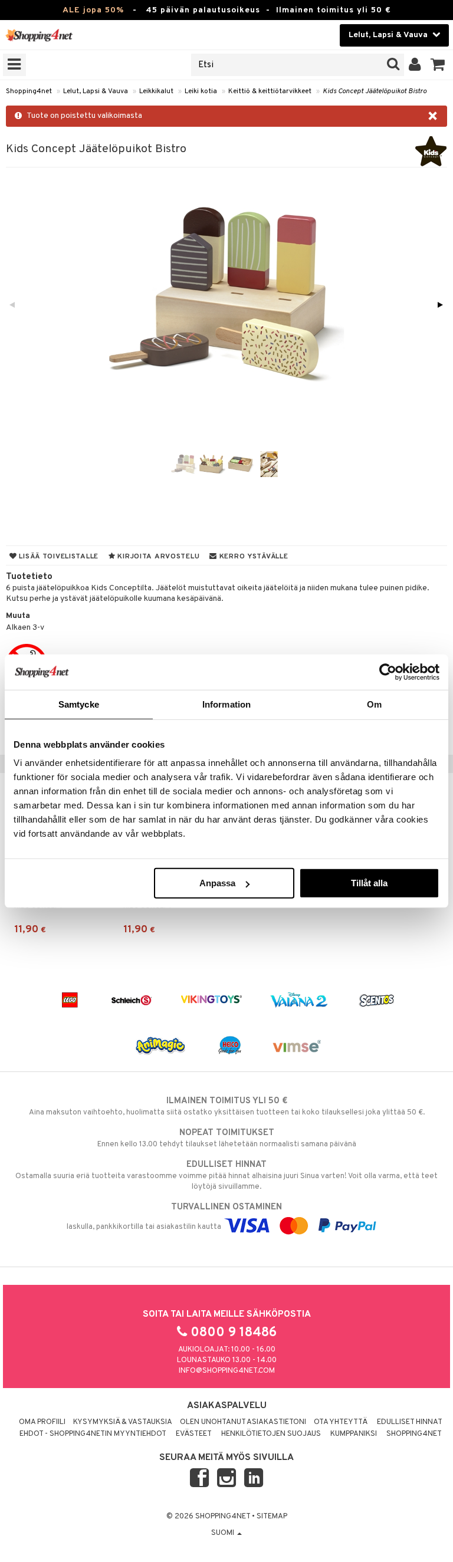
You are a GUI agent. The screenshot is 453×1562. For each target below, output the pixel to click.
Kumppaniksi (353, 1434)
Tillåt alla (369, 883)
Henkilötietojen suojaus (271, 1434)
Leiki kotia (201, 91)
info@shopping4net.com (227, 1371)
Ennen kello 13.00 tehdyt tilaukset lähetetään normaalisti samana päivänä (226, 1138)
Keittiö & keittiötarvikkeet (269, 91)
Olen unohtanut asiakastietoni (243, 1422)
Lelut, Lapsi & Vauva (95, 91)
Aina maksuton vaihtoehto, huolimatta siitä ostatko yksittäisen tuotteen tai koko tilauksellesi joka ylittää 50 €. (227, 1106)
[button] (438, 65)
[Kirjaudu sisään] (415, 65)
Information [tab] (226, 704)
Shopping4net (29, 91)
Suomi (223, 1533)
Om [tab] (374, 704)
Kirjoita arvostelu (158, 556)
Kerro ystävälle (252, 556)
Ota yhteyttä (340, 1422)
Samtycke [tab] (78, 704)
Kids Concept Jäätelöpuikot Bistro (374, 91)
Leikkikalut (156, 91)
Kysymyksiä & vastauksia (122, 1422)
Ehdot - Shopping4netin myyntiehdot (92, 1434)
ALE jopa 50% (93, 10)
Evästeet (194, 1434)
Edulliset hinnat (409, 1422)
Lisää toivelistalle (58, 556)
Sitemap (272, 1516)
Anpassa (217, 883)
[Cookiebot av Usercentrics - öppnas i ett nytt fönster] (387, 671)
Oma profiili (42, 1422)
